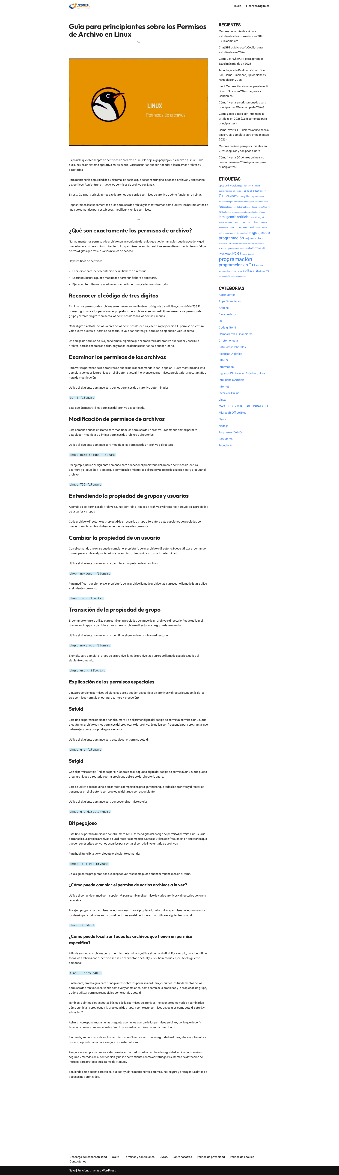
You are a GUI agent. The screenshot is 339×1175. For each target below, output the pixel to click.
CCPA (115, 1157)
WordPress (109, 1170)
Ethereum (259, 202)
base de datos (252, 190)
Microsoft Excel (235, 243)
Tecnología (226, 445)
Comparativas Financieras (235, 334)
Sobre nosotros (182, 1157)
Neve (72, 1170)
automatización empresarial (231, 191)
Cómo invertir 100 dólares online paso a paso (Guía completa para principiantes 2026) (244, 134)
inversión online (225, 222)
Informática (226, 367)
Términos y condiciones (139, 1157)
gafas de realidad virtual (235, 207)
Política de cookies (242, 1157)
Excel (266, 202)
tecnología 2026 (226, 276)
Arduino (224, 307)
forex (222, 206)
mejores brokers (254, 238)
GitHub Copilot (225, 212)
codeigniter (243, 196)
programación (235, 259)
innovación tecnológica (255, 212)
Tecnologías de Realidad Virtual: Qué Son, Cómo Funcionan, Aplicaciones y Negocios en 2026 (242, 75)
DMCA (163, 1157)
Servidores (226, 439)
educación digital (226, 202)
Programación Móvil (231, 432)
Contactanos (78, 1161)
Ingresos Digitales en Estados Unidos (242, 373)
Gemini (266, 207)
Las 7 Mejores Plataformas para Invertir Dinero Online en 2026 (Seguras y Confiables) (244, 91)
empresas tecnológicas (244, 202)
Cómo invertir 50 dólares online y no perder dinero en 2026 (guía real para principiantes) (242, 162)
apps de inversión (229, 185)
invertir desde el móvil (241, 227)
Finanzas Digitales (257, 6)
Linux (222, 399)
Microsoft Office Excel (233, 412)
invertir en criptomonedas (236, 233)
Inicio (237, 6)
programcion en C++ (237, 264)
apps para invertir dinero (249, 186)
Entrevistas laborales (232, 347)
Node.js (223, 426)
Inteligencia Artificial (232, 380)
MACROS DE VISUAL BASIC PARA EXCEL (244, 406)
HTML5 (223, 360)
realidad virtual (235, 271)
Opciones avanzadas (235, 248)
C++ (222, 195)
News (222, 419)
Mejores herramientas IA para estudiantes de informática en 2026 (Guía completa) (241, 36)
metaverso (223, 243)
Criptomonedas (257, 196)
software (250, 270)
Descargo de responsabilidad (88, 1157)
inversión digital (257, 217)
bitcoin (263, 191)
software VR (263, 271)
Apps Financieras (230, 301)
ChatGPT (231, 196)
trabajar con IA (239, 276)
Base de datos (228, 314)
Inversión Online (229, 393)
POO (236, 253)
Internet (224, 386)
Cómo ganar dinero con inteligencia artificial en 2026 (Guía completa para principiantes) (243, 118)
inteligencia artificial (234, 217)
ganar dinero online (254, 207)
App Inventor (227, 294)
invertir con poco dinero (246, 222)
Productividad (248, 254)
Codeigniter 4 (227, 327)
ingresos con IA (238, 212)
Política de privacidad (211, 1157)
